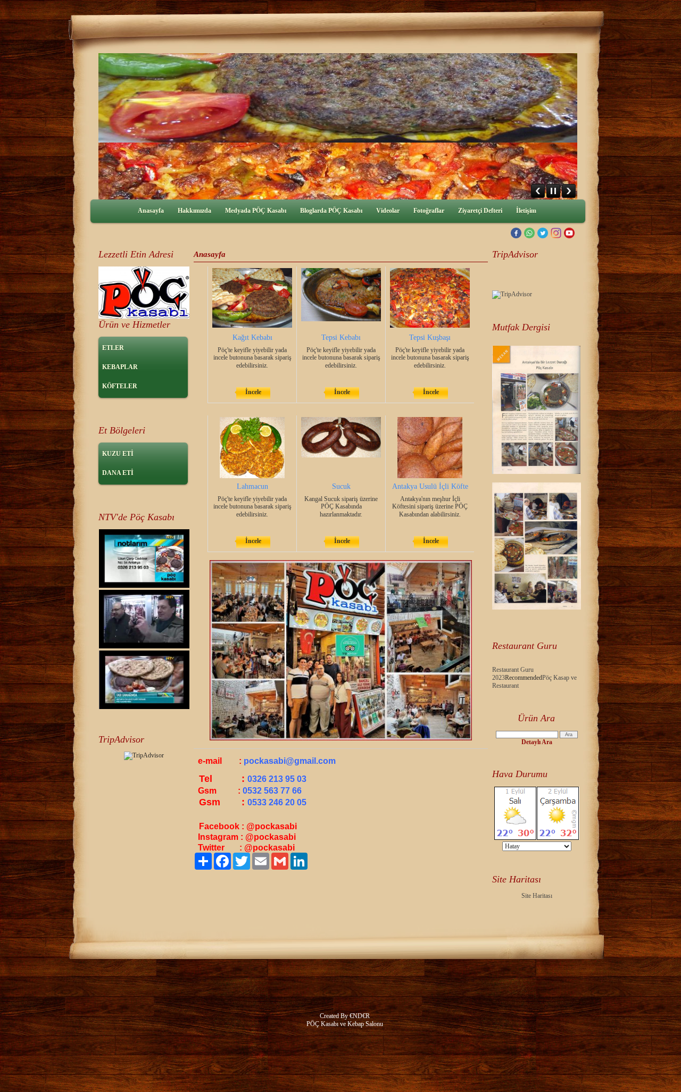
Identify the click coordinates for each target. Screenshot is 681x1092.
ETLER (113, 348)
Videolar (388, 210)
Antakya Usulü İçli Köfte (430, 486)
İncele (253, 392)
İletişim (526, 210)
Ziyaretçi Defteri (480, 210)
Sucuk (341, 486)
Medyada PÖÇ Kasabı (255, 210)
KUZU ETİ (118, 453)
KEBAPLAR (120, 367)
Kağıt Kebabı (252, 337)
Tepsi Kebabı (341, 337)
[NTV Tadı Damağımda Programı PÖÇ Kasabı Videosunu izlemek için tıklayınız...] (144, 585)
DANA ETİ (118, 473)
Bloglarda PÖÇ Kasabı (331, 210)
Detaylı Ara (536, 742)
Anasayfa (151, 210)
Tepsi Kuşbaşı (430, 337)
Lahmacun (252, 486)
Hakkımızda (194, 210)
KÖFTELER (119, 386)
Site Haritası (536, 895)
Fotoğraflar (428, 210)
